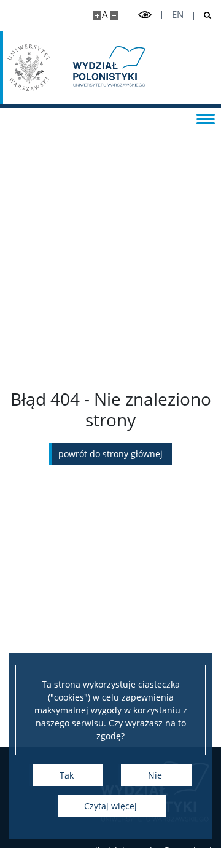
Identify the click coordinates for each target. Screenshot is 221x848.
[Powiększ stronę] (97, 15)
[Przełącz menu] (205, 118)
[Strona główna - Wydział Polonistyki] (108, 67)
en (178, 14)
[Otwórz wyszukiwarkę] (203, 16)
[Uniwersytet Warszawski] (28, 67)
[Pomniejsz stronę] (114, 15)
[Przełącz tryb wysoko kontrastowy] (145, 15)
